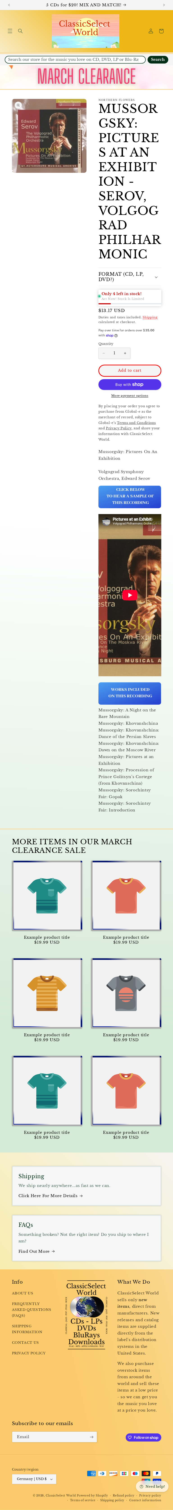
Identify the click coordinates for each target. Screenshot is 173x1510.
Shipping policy (112, 1500)
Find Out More (34, 1251)
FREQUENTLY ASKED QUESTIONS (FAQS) (31, 1310)
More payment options (129, 395)
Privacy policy (150, 1495)
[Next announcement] (164, 5)
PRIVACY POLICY (29, 1353)
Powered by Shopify (92, 1495)
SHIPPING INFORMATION (27, 1329)
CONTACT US (25, 1343)
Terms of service (83, 1500)
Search (158, 59)
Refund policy (123, 1495)
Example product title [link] (47, 937)
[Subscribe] (91, 1436)
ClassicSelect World (61, 1495)
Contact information (145, 1500)
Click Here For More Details (48, 1195)
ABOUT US (22, 1293)
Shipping (150, 317)
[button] (10, 31)
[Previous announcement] (9, 5)
